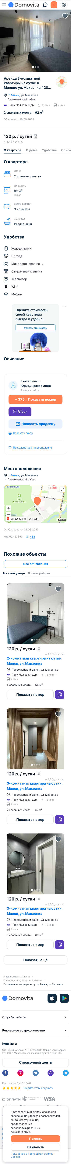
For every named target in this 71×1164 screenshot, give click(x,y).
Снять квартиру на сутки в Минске (23, 980)
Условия (62, 519)
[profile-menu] (64, 5)
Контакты (9, 1043)
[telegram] (66, 1073)
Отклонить (35, 1147)
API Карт (34, 518)
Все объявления (35, 564)
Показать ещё (35, 960)
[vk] (36, 1073)
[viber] (51, 1073)
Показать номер (30, 695)
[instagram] (20, 1073)
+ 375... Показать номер (35, 399)
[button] (35, 37)
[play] (64, 998)
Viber (22, 412)
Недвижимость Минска (17, 976)
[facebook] (5, 1073)
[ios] (52, 998)
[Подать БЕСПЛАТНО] (54, 4)
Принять (35, 1139)
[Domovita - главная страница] (23, 5)
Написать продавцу (38, 424)
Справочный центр (35, 1062)
